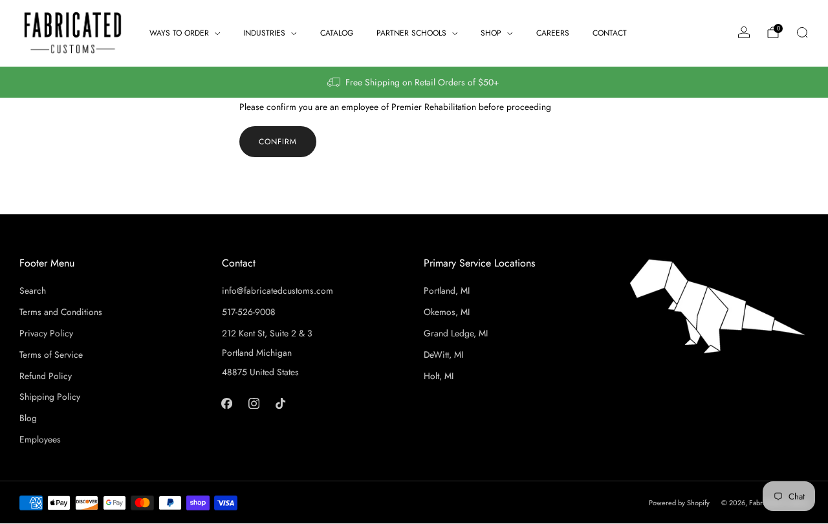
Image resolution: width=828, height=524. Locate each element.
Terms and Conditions (60, 311)
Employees (40, 439)
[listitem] (414, 82)
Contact (610, 33)
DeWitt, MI (443, 354)
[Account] (743, 32)
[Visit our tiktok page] (280, 402)
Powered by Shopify (679, 502)
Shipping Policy (49, 396)
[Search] (802, 32)
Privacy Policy (46, 333)
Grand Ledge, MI (456, 333)
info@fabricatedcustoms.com (277, 290)
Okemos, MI (447, 311)
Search (32, 290)
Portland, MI (447, 290)
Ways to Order (179, 33)
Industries (264, 33)
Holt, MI (438, 375)
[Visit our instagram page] (253, 402)
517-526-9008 (249, 311)
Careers (552, 33)
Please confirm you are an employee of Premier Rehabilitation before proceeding (395, 106)
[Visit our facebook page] (226, 402)
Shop (491, 33)
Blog (28, 417)
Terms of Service (51, 354)
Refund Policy (45, 375)
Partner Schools (411, 33)
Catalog (336, 33)
